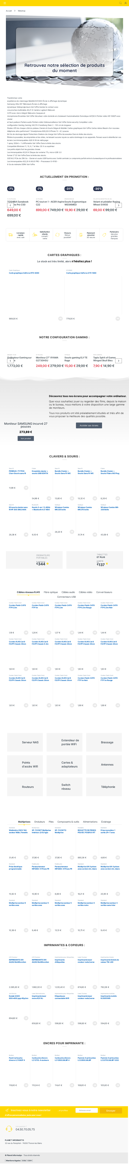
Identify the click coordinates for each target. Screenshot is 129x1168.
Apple (25, 134)
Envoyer (110, 1110)
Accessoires (67, 134)
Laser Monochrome (38, 993)
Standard (12, 828)
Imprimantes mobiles (108, 993)
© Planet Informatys (13, 1155)
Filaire (34, 468)
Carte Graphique (14, 270)
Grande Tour (11, 354)
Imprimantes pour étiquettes (64, 957)
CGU (24, 1160)
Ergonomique (69, 199)
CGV (30, 1160)
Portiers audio (26, 122)
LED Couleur (13, 957)
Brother (11, 1055)
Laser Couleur (82, 957)
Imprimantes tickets (107, 957)
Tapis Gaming (97, 354)
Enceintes (22, 116)
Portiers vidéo (37, 122)
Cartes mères (96, 128)
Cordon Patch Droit (15, 603)
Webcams (32, 113)
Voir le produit (60, 318)
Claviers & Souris (46, 128)
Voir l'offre (35, 107)
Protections (33, 134)
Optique (67, 354)
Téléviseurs (27, 104)
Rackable (81, 828)
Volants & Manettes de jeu (102, 199)
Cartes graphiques (75, 128)
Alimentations (90, 821)
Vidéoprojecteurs (23, 107)
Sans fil (11, 468)
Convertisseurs (104, 592)
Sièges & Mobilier (60, 128)
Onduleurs (39, 821)
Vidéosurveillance (51, 122)
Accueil (9, 11)
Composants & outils (68, 821)
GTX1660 (69, 270)
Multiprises (24, 821)
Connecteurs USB (66, 597)
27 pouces (39, 354)
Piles (51, 821)
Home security (72, 122)
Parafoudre (35, 864)
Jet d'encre (12, 993)
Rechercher (120, 3)
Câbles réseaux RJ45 (28, 592)
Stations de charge (45, 134)
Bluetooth (35, 505)
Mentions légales (13, 1160)
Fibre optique (51, 592)
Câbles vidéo (85, 592)
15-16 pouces (11, 199)
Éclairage (106, 821)
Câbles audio (68, 592)
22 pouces (39, 199)
